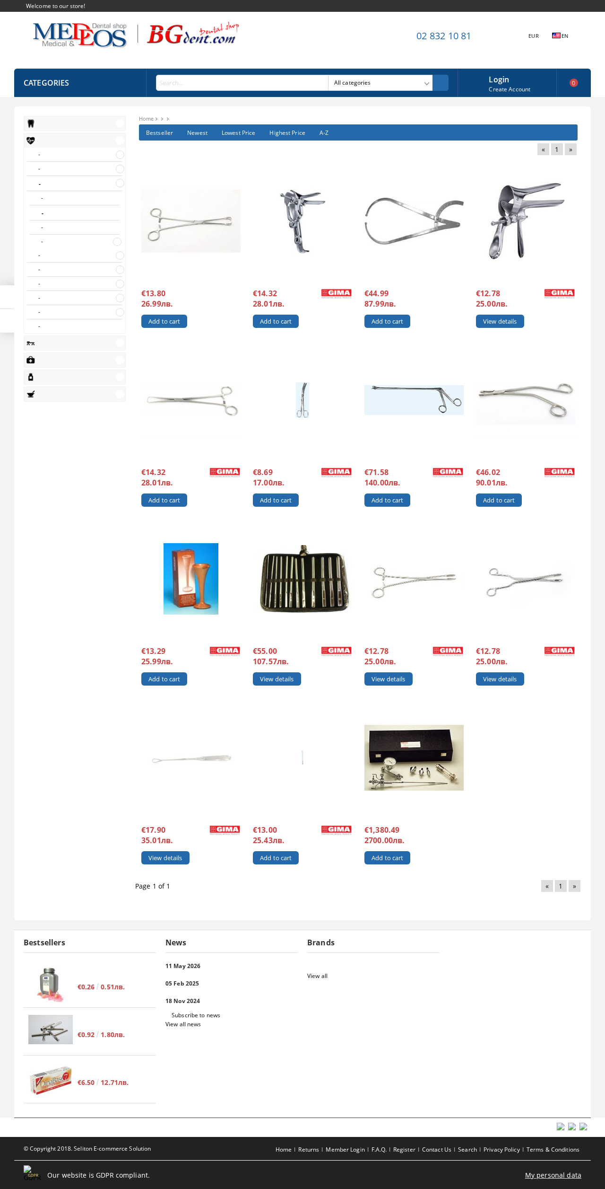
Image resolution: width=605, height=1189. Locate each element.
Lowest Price (238, 133)
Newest (197, 133)
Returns (308, 1149)
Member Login (345, 1149)
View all (317, 976)
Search (467, 1149)
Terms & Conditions (553, 1149)
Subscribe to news (196, 1015)
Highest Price (287, 133)
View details (500, 321)
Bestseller (159, 133)
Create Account (509, 89)
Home (146, 118)
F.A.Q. (379, 1149)
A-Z (324, 133)
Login (499, 78)
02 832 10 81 (443, 35)
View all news (183, 1024)
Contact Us (436, 1149)
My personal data (553, 1175)
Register (404, 1149)
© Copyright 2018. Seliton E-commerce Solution (87, 1149)
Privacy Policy (502, 1149)
